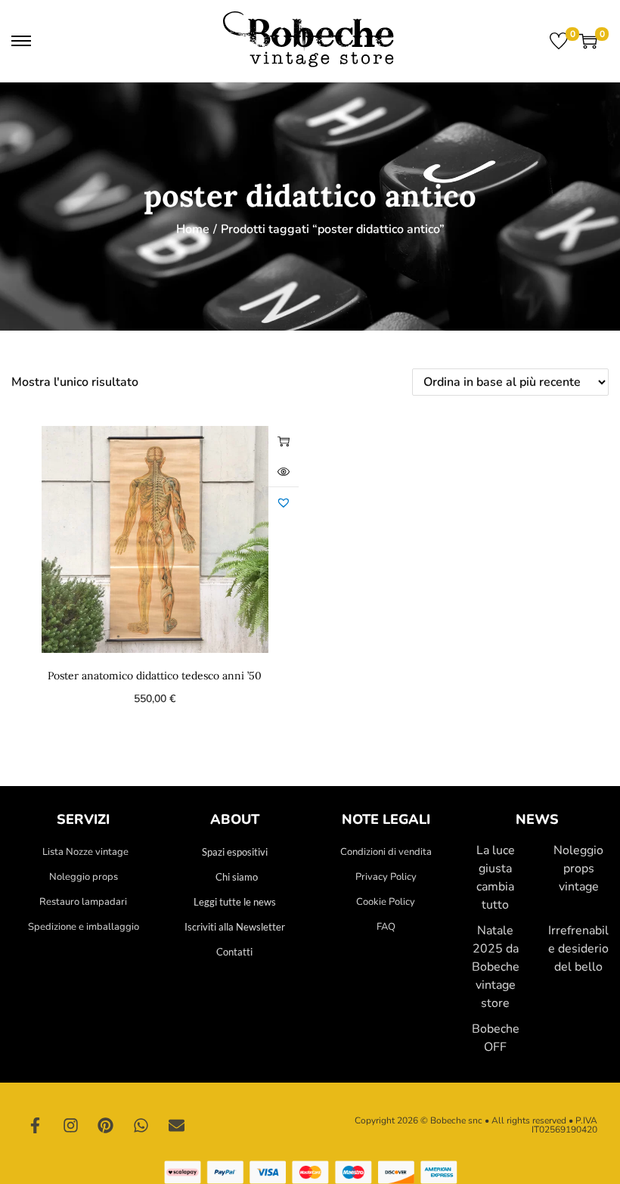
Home (192, 229)
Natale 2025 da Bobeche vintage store (495, 967)
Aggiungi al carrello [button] (283, 441)
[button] (283, 502)
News (537, 819)
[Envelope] (176, 1126)
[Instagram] (71, 1126)
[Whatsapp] (141, 1126)
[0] (559, 41)
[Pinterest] (106, 1126)
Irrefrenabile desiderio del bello (578, 948)
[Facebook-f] (35, 1126)
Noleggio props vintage (578, 868)
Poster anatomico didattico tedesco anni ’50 (155, 675)
